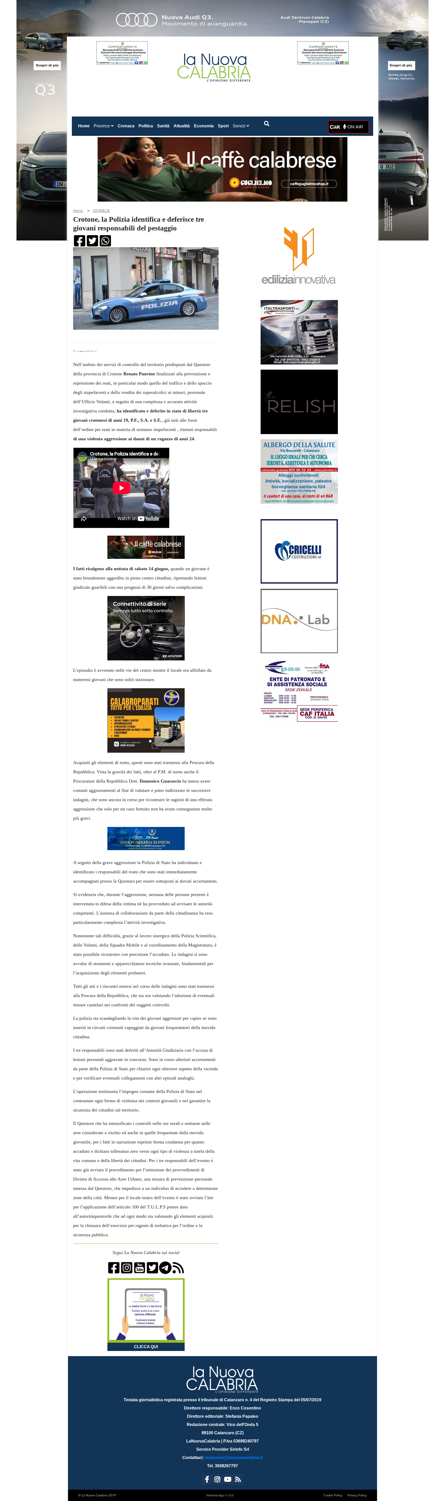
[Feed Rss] (238, 1480)
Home (85, 125)
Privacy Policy (357, 1495)
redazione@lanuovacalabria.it (234, 1457)
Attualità (182, 126)
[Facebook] (207, 1480)
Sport (223, 126)
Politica (146, 126)
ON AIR (354, 126)
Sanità (163, 126)
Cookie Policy (332, 1495)
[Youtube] (227, 1480)
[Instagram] (217, 1480)
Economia (204, 126)
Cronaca (126, 126)
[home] (214, 65)
